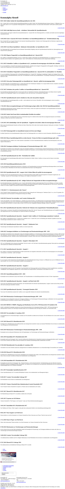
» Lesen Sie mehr (61, 27)
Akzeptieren (3, 487)
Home (4, 7)
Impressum (5, 9)
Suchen (3, 474)
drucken (4, 450)
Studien (4, 467)
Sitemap (4, 10)
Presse (4, 469)
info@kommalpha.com (5, 481)
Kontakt (4, 470)
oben (4, 449)
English (4, 12)
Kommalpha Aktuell (7, 466)
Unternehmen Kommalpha (8, 465)
